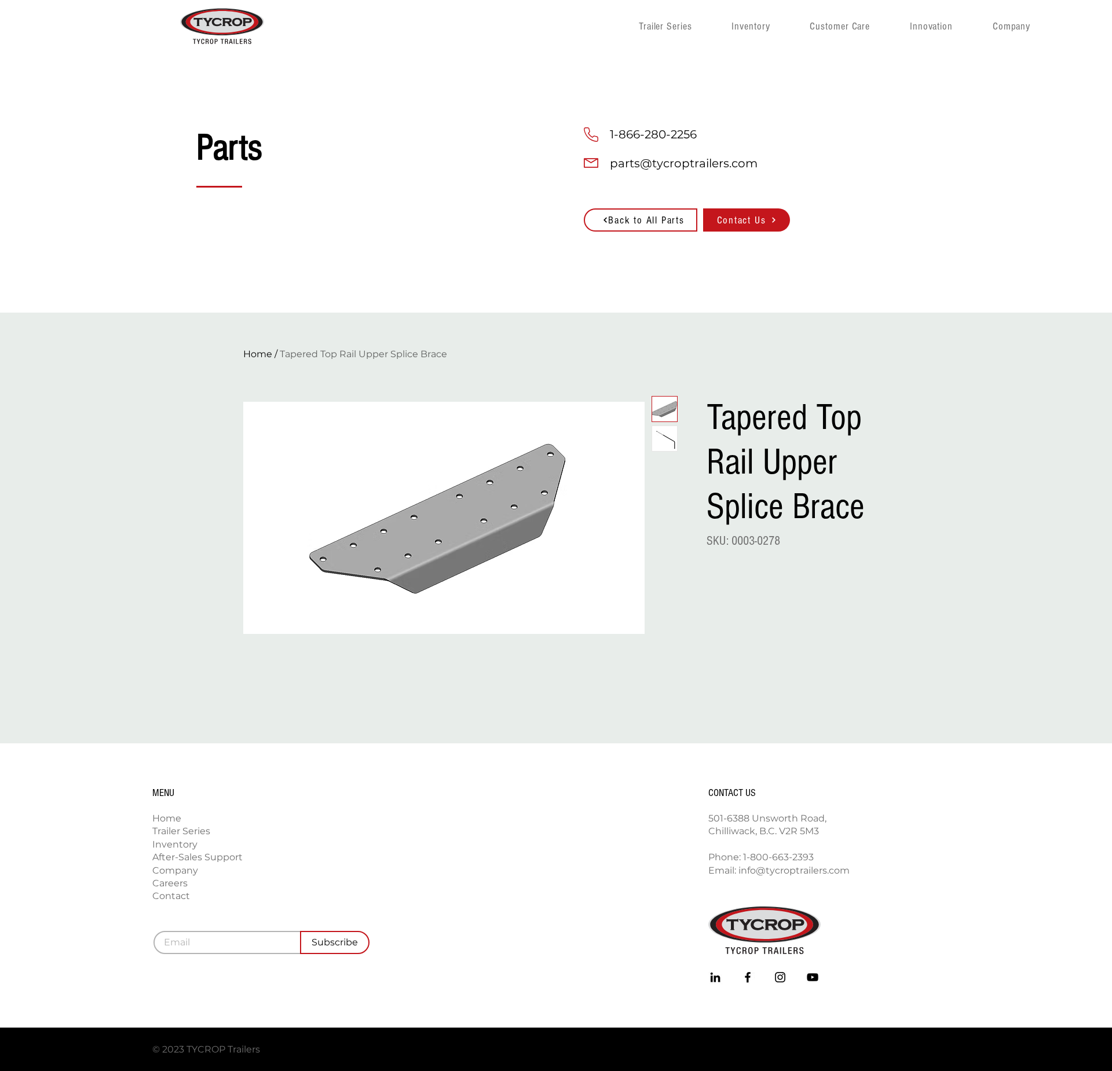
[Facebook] (748, 977)
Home (257, 354)
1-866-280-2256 (653, 134)
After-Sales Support (197, 857)
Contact (171, 895)
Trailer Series (181, 831)
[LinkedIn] (715, 977)
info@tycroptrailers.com (794, 870)
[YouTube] (813, 977)
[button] (1029, 26)
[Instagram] (780, 977)
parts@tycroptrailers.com (684, 163)
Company (175, 870)
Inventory (174, 844)
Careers (170, 883)
